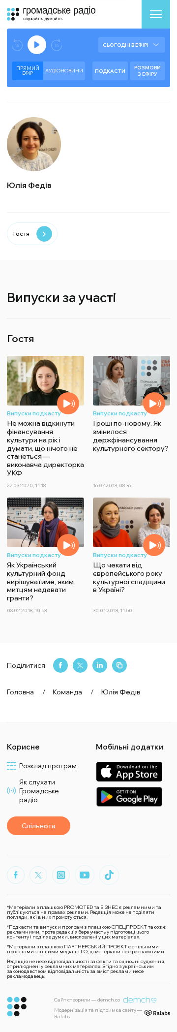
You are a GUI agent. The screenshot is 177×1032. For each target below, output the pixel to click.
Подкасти (110, 71)
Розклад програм (48, 765)
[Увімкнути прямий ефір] (37, 44)
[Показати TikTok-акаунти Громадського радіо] (109, 875)
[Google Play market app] (129, 796)
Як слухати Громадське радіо (39, 791)
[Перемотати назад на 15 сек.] (17, 45)
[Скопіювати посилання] (119, 665)
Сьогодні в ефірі (125, 45)
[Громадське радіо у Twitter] (38, 875)
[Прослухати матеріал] (68, 403)
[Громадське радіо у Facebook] (16, 875)
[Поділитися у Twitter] (80, 665)
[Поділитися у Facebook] (60, 665)
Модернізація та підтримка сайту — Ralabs (98, 1013)
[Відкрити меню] (156, 14)
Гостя (21, 233)
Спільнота (39, 825)
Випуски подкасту (34, 413)
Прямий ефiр (27, 70)
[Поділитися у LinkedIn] (99, 665)
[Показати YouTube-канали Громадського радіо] (84, 875)
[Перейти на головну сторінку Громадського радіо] (17, 1007)
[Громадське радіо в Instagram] (61, 875)
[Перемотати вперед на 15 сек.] (56, 45)
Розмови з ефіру (147, 70)
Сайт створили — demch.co (87, 1000)
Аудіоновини (64, 70)
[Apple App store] (129, 771)
